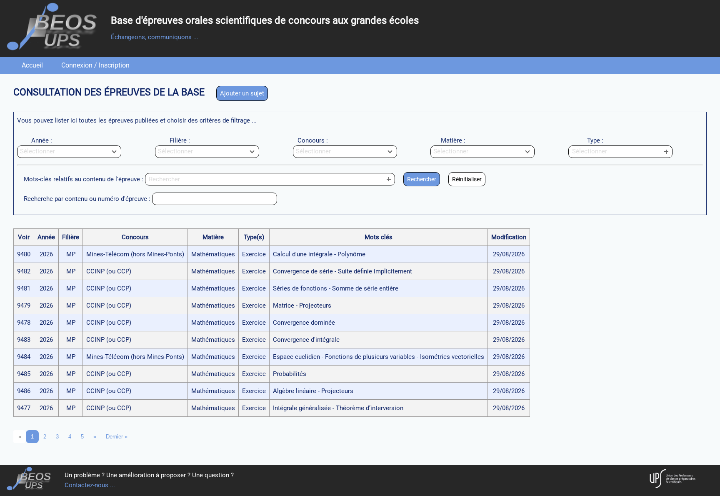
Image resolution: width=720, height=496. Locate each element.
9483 (23, 339)
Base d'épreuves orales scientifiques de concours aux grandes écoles (265, 20)
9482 (23, 271)
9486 (23, 391)
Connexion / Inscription (95, 65)
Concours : (313, 140)
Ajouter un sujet (242, 93)
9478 (23, 322)
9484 (23, 357)
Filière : (180, 140)
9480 (23, 254)
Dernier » (117, 436)
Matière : (453, 140)
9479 (23, 305)
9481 (23, 288)
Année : (41, 140)
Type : (595, 140)
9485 (23, 374)
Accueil (32, 65)
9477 (23, 408)
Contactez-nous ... (90, 485)
